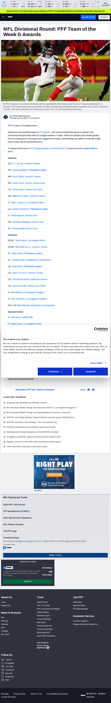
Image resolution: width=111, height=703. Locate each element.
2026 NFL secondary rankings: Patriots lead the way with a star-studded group (40, 417)
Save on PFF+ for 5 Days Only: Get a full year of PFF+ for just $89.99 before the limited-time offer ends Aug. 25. (56, 11)
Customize (53, 371)
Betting (4, 621)
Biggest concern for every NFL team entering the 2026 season (33, 442)
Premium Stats (43, 616)
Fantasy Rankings (45, 629)
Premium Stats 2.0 (59, 148)
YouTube (9, 667)
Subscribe (77, 602)
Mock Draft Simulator (46, 636)
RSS (7, 680)
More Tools (55, 555)
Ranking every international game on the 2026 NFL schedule (32, 432)
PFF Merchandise (80, 609)
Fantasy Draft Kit (44, 626)
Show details (96, 363)
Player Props (42, 602)
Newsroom (5, 605)
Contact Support (80, 621)
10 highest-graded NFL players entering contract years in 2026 (33, 437)
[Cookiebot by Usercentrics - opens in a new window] (96, 329)
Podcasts (9, 677)
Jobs (3, 602)
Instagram (9, 663)
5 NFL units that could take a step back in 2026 (26, 447)
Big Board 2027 (43, 633)
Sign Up (28, 581)
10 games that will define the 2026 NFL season (26, 403)
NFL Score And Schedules (48, 609)
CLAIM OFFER (88, 17)
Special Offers (79, 605)
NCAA (4, 6)
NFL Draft (5, 634)
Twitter (8, 660)
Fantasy (4, 624)
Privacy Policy (19, 694)
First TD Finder (43, 605)
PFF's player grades (39, 148)
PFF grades (44, 132)
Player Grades (43, 612)
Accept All (90, 371)
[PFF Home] (10, 17)
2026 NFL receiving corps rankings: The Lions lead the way (31, 422)
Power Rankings (44, 619)
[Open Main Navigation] (3, 17)
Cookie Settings (8, 697)
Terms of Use (36, 694)
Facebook (9, 670)
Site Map (5, 694)
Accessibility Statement (57, 694)
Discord (8, 673)
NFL (4, 2)
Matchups (41, 622)
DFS (3, 628)
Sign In (104, 17)
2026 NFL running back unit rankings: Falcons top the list (31, 427)
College (4, 631)
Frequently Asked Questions (85, 624)
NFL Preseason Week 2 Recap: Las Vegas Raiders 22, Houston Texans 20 (38, 413)
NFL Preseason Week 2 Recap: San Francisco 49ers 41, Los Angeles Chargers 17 (41, 408)
